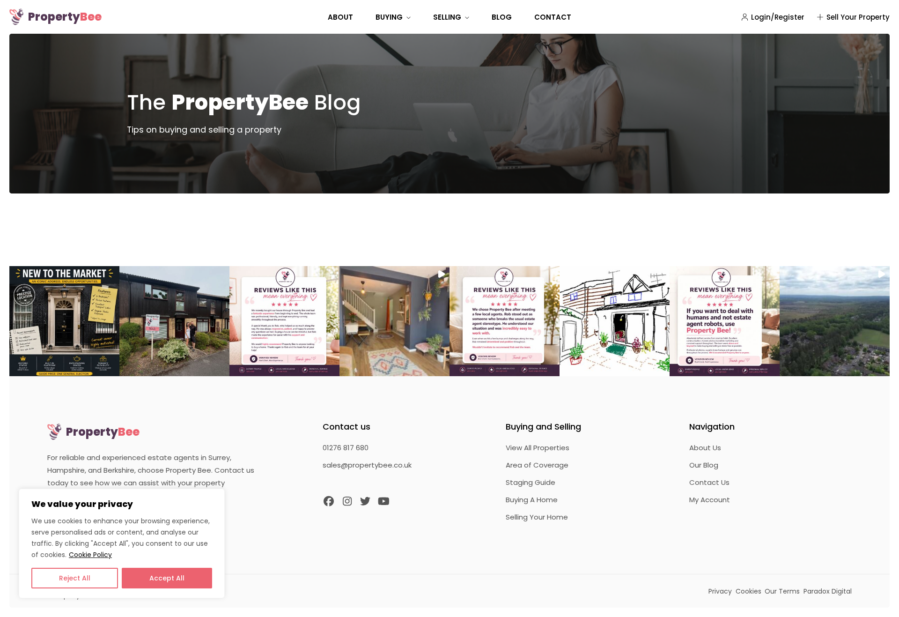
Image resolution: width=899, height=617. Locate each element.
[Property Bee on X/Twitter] (365, 501)
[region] (122, 543)
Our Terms (782, 591)
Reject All (74, 578)
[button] (64, 321)
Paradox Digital (827, 591)
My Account (709, 500)
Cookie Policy (90, 554)
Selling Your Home (537, 517)
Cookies (748, 591)
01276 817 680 (345, 448)
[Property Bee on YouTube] (384, 501)
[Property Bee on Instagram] (347, 501)
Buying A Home (532, 500)
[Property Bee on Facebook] (329, 501)
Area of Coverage (537, 465)
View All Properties (537, 448)
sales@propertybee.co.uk (367, 465)
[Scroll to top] (881, 599)
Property (65, 16)
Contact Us (709, 482)
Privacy (720, 591)
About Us (705, 448)
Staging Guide (530, 482)
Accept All (166, 578)
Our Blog (703, 465)
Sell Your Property (858, 17)
